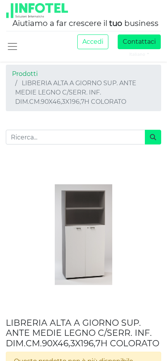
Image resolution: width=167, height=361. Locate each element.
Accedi (92, 41)
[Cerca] (153, 137)
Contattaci (139, 41)
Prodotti (25, 73)
